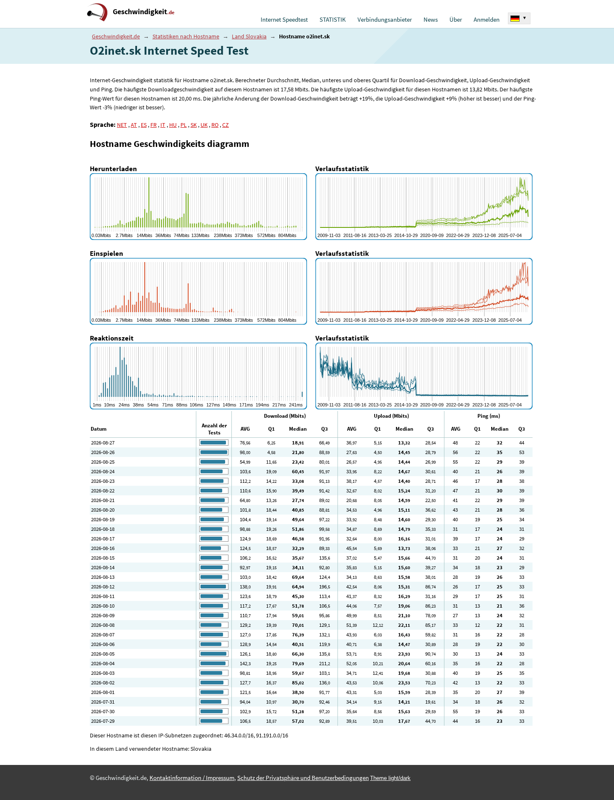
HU (173, 125)
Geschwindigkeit (144, 11)
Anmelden (487, 19)
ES (144, 125)
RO (214, 125)
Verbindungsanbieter (385, 19)
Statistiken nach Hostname (185, 36)
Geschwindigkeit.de (116, 36)
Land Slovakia (249, 36)
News (431, 19)
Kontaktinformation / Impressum (192, 778)
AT (134, 125)
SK (193, 125)
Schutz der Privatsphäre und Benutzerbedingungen (303, 778)
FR (153, 125)
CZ (225, 125)
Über (455, 19)
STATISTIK (333, 19)
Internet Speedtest (284, 19)
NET (122, 125)
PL (183, 125)
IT (162, 125)
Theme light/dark (390, 778)
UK (204, 125)
